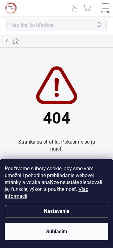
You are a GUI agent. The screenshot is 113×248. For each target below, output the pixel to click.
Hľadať (99, 25)
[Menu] (105, 8)
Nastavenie (56, 211)
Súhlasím (56, 232)
